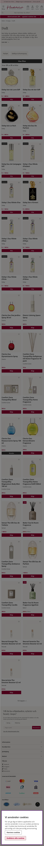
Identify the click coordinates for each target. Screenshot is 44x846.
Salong (8, 723)
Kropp (8, 21)
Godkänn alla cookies (15, 838)
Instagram (6, 766)
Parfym (5, 54)
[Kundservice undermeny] (26, 747)
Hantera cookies (13, 832)
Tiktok (5, 769)
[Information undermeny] (26, 742)
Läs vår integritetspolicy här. (11, 731)
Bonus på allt (36, 1)
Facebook (6, 764)
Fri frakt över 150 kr (9, 1)
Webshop (17, 723)
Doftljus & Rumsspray (19, 54)
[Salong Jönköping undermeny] (25, 752)
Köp (11, 99)
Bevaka (11, 453)
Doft (13, 21)
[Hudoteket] (15, 7)
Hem (3, 21)
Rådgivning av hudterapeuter (23, 1)
